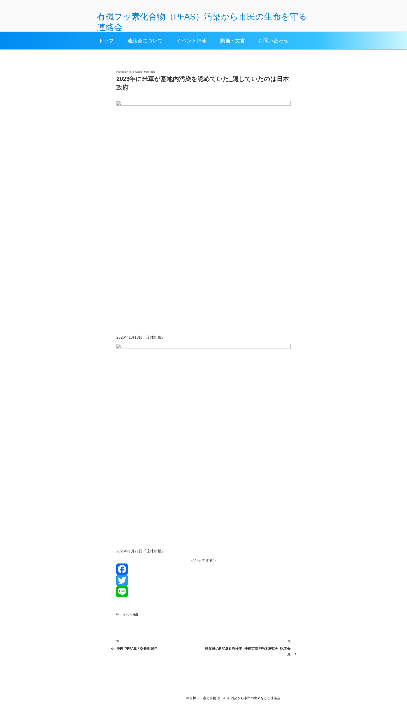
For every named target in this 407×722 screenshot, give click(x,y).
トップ (106, 40)
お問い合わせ (273, 40)
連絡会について (145, 40)
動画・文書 (232, 40)
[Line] (203, 591)
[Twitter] (203, 580)
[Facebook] (203, 569)
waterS (149, 72)
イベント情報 (191, 40)
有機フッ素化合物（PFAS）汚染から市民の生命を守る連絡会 (235, 698)
